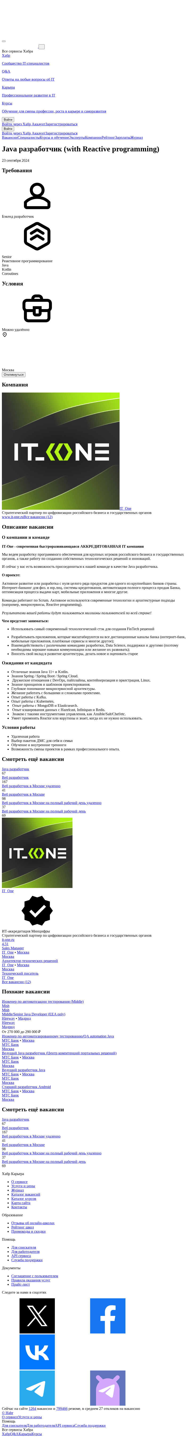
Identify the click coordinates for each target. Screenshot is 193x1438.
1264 (32, 1409)
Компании (93, 137)
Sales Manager (13, 948)
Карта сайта (20, 1203)
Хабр (6, 1434)
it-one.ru (8, 940)
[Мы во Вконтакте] (37, 1368)
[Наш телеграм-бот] (107, 1404)
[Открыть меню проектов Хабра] (4, 41)
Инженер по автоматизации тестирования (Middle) (43, 1002)
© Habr (7, 1413)
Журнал (136, 137)
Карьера (25, 1434)
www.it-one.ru (13, 517)
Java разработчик (15, 769)
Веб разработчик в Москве (23, 794)
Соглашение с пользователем (34, 1276)
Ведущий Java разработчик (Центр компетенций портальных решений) (59, 1053)
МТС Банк (10, 1040)
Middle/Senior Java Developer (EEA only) (33, 1014)
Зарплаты (122, 137)
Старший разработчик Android (26, 1087)
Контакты (19, 1207)
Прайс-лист (20, 1284)
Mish (5, 1006)
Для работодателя (25, 1252)
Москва (23, 952)
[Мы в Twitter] (37, 1332)
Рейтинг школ (22, 1227)
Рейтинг (108, 137)
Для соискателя (23, 1247)
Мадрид (24, 1018)
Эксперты (77, 137)
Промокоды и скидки (28, 1231)
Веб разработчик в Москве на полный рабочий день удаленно (51, 803)
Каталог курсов (23, 1199)
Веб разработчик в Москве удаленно (31, 786)
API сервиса (21, 1256)
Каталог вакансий (25, 1194)
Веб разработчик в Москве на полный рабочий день (44, 811)
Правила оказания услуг (30, 1280)
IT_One (125, 508)
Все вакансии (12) (38, 517)
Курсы (37, 1434)
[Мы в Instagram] (107, 1368)
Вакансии (10, 137)
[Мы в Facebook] (107, 1332)
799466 (62, 1409)
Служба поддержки (27, 1260)
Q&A (14, 1434)
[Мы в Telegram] (37, 1404)
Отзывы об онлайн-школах (33, 1223)
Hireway (8, 1018)
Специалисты (29, 137)
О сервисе (19, 1182)
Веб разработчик (15, 777)
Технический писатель (20, 973)
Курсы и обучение (54, 137)
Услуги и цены (23, 1186)
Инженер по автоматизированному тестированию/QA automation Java (58, 1036)
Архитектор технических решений (30, 961)
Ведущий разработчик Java (23, 1070)
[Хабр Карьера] (20, 47)
